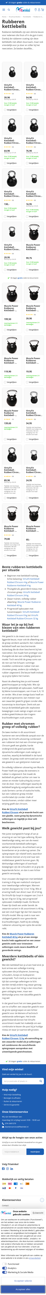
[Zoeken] (8, 9)
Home (4, 17)
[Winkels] (35, 9)
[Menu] (3, 10)
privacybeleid (35, 1258)
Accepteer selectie (23, 1280)
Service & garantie (11, 1104)
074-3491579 (10, 1123)
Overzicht (39, 1213)
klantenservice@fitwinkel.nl (16, 1127)
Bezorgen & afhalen (12, 1098)
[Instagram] (7, 1168)
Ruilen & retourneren (13, 1101)
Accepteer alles (23, 1289)
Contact (5, 1205)
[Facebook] (3, 1168)
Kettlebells (27, 17)
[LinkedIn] (11, 1168)
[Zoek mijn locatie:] (33, 9)
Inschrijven (35, 1152)
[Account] (39, 9)
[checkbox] (10, 1264)
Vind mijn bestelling (12, 1094)
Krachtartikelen (15, 17)
